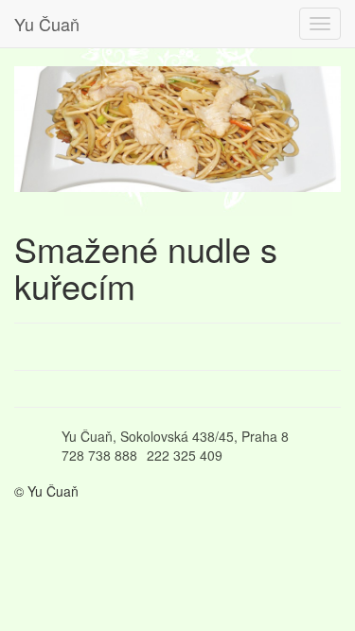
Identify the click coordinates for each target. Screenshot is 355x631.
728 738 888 (99, 455)
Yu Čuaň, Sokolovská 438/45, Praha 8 (175, 436)
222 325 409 (184, 455)
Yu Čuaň (47, 23)
